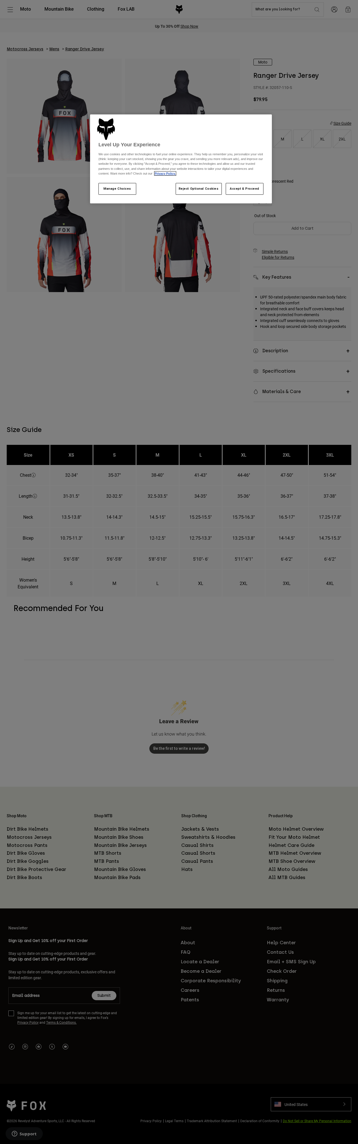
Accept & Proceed (244, 189)
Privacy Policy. (165, 173)
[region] (181, 158)
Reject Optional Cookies (199, 189)
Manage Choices (117, 189)
